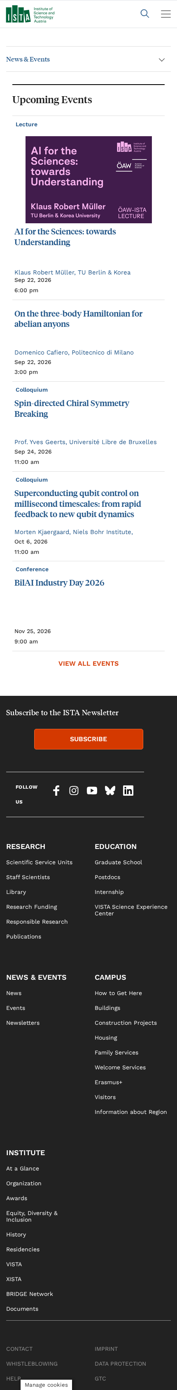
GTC (100, 1378)
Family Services (116, 1052)
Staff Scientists (28, 877)
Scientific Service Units (39, 862)
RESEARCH (25, 846)
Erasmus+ (108, 1082)
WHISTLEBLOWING (32, 1363)
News (13, 993)
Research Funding (31, 906)
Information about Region (131, 1112)
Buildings (107, 1008)
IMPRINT (106, 1348)
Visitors (105, 1097)
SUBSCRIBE (88, 739)
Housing (106, 1037)
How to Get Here (118, 993)
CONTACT (19, 1348)
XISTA (13, 1279)
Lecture (27, 124)
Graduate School (118, 862)
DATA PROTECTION (120, 1363)
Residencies (23, 1249)
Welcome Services (120, 1067)
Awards (16, 1198)
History (16, 1234)
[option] (88, 383)
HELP (13, 1378)
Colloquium (32, 389)
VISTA (14, 1264)
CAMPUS (110, 977)
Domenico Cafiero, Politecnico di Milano (74, 352)
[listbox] (88, 383)
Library (16, 892)
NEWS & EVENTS (36, 977)
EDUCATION (116, 846)
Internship (109, 892)
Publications (23, 936)
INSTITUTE (25, 1152)
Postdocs (107, 877)
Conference (33, 569)
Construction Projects (126, 1022)
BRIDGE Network (29, 1294)
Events (15, 1008)
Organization (24, 1183)
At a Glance (22, 1168)
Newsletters (23, 1022)
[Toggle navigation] (166, 14)
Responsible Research (37, 921)
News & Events (28, 58)
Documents (22, 1308)
